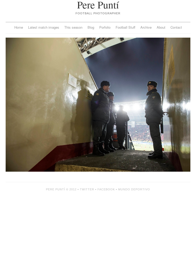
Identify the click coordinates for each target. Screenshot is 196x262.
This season (73, 27)
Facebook (106, 189)
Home (18, 27)
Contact (176, 27)
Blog (91, 27)
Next (144, 105)
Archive (146, 27)
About (161, 27)
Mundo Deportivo (134, 189)
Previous (52, 105)
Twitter (87, 189)
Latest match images (43, 27)
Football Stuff (125, 27)
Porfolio (105, 27)
